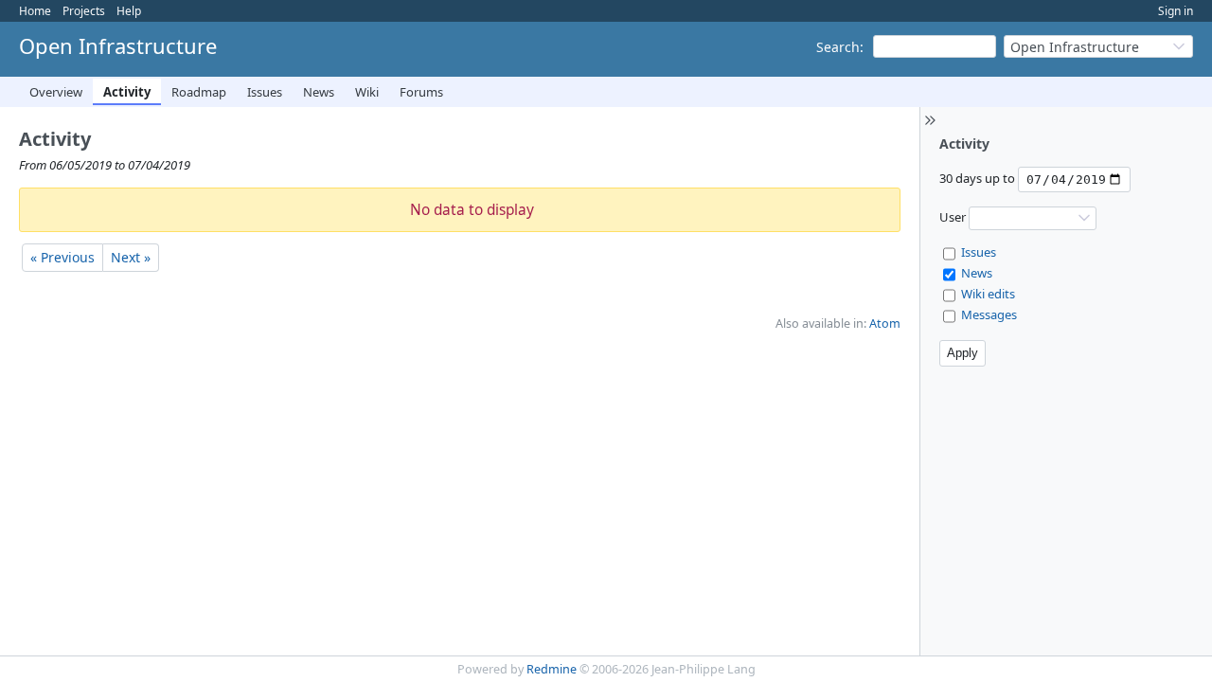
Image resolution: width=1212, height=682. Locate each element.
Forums (421, 91)
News (318, 91)
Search (838, 47)
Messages (989, 314)
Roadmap (198, 91)
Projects (83, 11)
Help (128, 11)
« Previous (62, 257)
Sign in (1175, 11)
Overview (55, 91)
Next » (131, 257)
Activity (127, 91)
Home (35, 11)
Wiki (367, 91)
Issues (264, 91)
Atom (884, 323)
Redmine (551, 669)
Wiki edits (988, 293)
